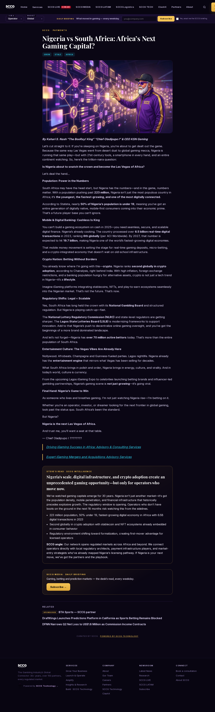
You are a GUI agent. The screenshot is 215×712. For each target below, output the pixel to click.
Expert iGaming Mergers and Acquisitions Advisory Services (89, 457)
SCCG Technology (112, 689)
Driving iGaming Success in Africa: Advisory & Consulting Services (93, 447)
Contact (180, 675)
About (189, 7)
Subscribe (166, 18)
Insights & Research (76, 684)
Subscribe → (58, 587)
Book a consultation (186, 671)
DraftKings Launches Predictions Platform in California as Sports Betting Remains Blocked (102, 618)
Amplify (70, 680)
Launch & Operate (75, 675)
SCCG (46, 30)
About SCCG (182, 680)
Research (144, 675)
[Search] (204, 7)
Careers (106, 680)
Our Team (107, 675)
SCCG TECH (146, 7)
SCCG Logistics (125, 7)
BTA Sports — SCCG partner (70, 612)
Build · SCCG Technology (79, 689)
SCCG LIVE (59, 7)
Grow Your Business (76, 671)
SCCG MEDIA (83, 7)
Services (37, 7)
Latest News (145, 671)
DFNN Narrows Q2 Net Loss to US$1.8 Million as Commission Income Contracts (94, 624)
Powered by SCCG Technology (119, 636)
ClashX (162, 7)
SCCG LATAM (103, 7)
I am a (11, 15)
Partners (176, 7)
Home (24, 7)
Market (31, 15)
